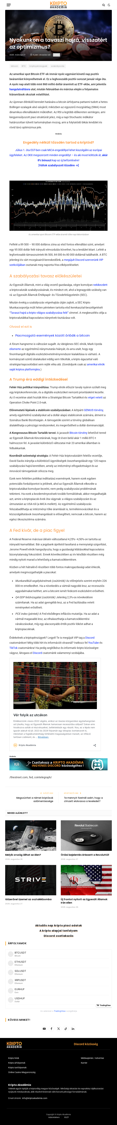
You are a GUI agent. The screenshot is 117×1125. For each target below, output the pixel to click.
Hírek (56, 55)
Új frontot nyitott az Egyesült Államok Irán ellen (84, 901)
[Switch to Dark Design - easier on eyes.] (108, 5)
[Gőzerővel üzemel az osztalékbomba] (30, 880)
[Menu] (9, 5)
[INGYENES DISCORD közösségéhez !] (58, 769)
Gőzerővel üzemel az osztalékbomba (28, 899)
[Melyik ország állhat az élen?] (30, 835)
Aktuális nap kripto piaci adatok (58, 925)
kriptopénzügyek (38, 66)
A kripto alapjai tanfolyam (58, 930)
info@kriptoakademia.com (34, 1098)
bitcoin (14, 66)
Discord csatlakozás (58, 936)
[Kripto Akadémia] (58, 5)
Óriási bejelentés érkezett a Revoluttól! (85, 855)
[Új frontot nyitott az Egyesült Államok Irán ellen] (86, 880)
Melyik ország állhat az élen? (23, 855)
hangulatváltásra (20, 89)
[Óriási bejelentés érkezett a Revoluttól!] (86, 835)
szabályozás (57, 66)
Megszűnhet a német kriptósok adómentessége (34, 799)
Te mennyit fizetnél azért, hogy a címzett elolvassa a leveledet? (83, 799)
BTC (24, 66)
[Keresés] (104, 5)
